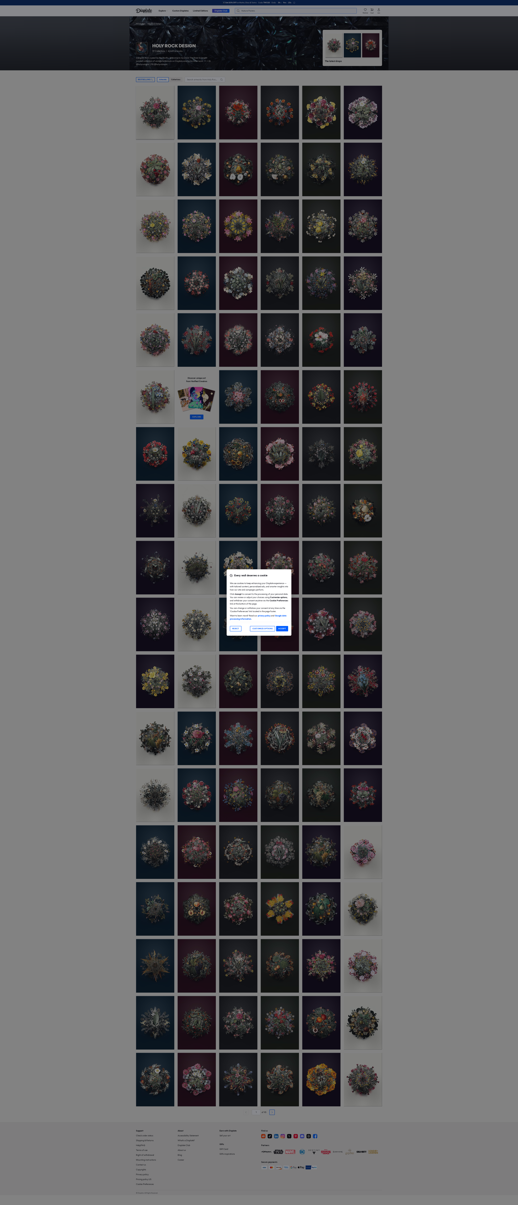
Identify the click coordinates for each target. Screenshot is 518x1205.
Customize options (262, 628)
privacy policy (264, 615)
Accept (282, 628)
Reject (235, 628)
